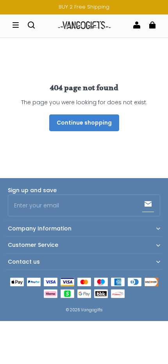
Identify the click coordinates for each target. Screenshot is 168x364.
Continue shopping (84, 123)
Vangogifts (91, 310)
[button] (15, 25)
